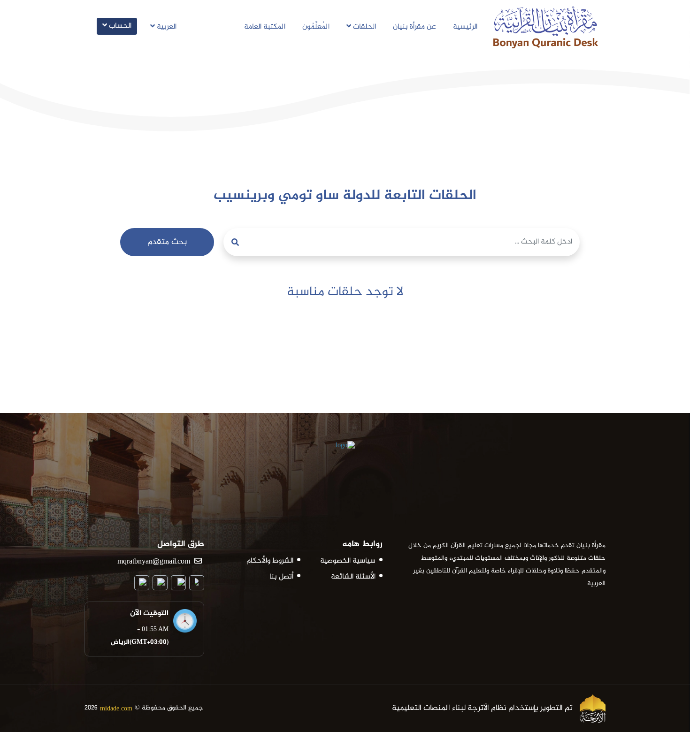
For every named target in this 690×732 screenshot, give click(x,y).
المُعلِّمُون (316, 27)
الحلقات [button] (363, 27)
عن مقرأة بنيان (414, 27)
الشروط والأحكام (269, 561)
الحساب (119, 26)
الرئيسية (465, 27)
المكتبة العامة (264, 27)
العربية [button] (165, 27)
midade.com (116, 708)
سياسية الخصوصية (348, 561)
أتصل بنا (281, 577)
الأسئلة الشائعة (353, 577)
